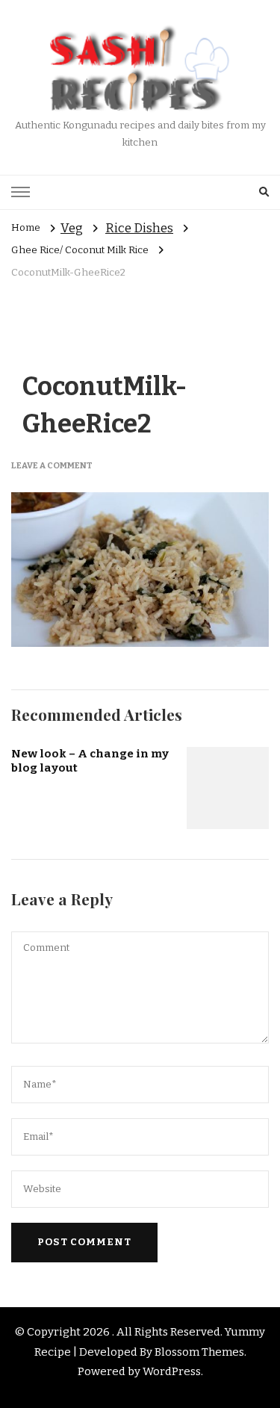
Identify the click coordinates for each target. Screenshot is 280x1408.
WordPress (172, 1371)
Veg (71, 228)
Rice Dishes (139, 228)
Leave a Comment (52, 465)
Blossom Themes (199, 1352)
